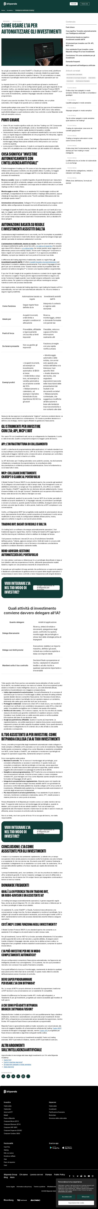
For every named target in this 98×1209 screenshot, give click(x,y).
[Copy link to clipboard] (28, 1076)
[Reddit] (81, 1176)
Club (5, 1159)
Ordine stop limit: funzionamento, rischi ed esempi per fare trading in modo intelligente (81, 150)
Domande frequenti (73, 62)
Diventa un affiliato (9, 1156)
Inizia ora (85, 4)
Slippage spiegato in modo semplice (79, 110)
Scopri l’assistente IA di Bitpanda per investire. (45, 587)
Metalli (6, 1115)
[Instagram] (92, 1176)
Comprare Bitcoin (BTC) (11, 1121)
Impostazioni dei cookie (76, 1203)
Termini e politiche (39, 1186)
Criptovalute (7, 1106)
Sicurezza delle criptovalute (58, 1118)
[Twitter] (73, 1176)
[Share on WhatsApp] (23, 1076)
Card (5, 1165)
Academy (10, 10)
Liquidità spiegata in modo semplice (78, 103)
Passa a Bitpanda (9, 1118)
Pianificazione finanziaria (57, 1112)
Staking (6, 1150)
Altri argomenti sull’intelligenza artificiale (80, 65)
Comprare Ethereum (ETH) (12, 1124)
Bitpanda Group (10, 1174)
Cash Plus (7, 1147)
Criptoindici (7, 1109)
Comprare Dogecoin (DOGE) (13, 1130)
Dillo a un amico (9, 1153)
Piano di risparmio (9, 1162)
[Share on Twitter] (18, 1076)
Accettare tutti (67, 1197)
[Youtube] (88, 1176)
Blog (6, 1177)
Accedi (73, 4)
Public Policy (59, 1174)
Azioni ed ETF (8, 1112)
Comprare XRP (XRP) (10, 1127)
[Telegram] (77, 1176)
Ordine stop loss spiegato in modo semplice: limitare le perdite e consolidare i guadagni (81, 93)
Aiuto (12, 1177)
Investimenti (52, 1109)
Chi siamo (23, 1174)
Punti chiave (70, 27)
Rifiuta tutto (85, 1197)
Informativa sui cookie (65, 1191)
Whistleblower (51, 1186)
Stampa (48, 1174)
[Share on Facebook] (3, 1076)
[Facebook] (69, 1176)
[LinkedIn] (85, 1176)
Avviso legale (10, 1186)
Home (3, 10)
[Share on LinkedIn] (13, 1076)
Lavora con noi (36, 1174)
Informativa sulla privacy (24, 1186)
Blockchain (52, 1115)
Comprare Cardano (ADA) (12, 1133)
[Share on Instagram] (8, 1076)
